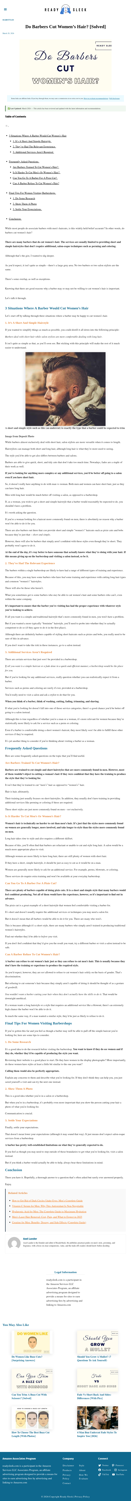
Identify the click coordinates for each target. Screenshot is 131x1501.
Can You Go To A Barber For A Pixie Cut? (35, 178)
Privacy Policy (82, 1496)
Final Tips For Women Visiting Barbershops (32, 193)
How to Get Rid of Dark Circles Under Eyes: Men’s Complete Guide (47, 1200)
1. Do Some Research (24, 198)
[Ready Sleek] (65, 9)
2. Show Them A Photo (25, 203)
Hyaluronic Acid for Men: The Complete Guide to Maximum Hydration (49, 1211)
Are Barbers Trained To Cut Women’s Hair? (36, 167)
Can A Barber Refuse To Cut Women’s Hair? (36, 183)
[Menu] (5, 9)
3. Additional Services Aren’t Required (33, 152)
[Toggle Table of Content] (7, 126)
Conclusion (15, 218)
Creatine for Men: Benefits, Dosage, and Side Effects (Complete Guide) (49, 1222)
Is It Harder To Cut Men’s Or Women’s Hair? (36, 172)
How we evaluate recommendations (96, 98)
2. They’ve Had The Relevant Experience (34, 146)
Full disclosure (114, 98)
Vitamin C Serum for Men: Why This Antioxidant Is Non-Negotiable (48, 1206)
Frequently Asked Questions (24, 161)
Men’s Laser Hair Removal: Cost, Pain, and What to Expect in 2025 (47, 1217)
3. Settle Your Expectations (27, 209)
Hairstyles (8, 19)
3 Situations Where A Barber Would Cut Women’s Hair (38, 135)
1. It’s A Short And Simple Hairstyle (32, 141)
